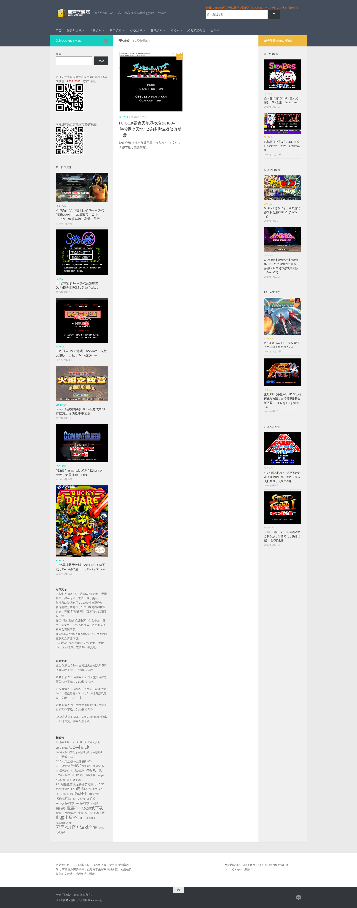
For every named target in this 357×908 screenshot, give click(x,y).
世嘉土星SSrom (70, 817)
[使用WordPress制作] (67, 900)
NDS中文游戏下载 (65, 775)
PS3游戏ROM (81, 789)
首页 (59, 30)
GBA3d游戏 (62, 747)
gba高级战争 (77, 770)
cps (72, 742)
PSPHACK (98, 789)
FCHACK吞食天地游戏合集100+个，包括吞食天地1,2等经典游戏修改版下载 (151, 129)
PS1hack (268, 338)
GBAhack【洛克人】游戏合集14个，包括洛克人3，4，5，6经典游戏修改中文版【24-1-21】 (81, 693)
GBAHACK (61, 404)
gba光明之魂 (83, 752)
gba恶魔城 (96, 752)
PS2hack (61, 205)
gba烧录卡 (98, 766)
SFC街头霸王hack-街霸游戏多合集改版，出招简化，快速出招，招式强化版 (282, 536)
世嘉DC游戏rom (66, 813)
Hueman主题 (95, 900)
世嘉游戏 (96, 30)
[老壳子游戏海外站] (105, 40)
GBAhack (79, 747)
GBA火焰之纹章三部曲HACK (74, 761)
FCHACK (123, 117)
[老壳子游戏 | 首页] (73, 13)
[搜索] (274, 14)
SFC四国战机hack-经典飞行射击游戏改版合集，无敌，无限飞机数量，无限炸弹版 (282, 477)
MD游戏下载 (94, 770)
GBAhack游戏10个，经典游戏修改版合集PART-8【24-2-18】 (282, 212)
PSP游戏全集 (78, 793)
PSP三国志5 (62, 793)
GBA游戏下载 (64, 757)
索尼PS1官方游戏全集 (76, 827)
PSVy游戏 (64, 798)
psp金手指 (94, 793)
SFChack (268, 468)
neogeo (100, 775)
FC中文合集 (94, 742)
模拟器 (175, 30)
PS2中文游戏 (63, 789)
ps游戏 (91, 798)
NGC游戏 (60, 779)
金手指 (214, 30)
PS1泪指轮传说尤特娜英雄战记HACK (80, 784)
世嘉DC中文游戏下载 (85, 808)
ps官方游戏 (79, 798)
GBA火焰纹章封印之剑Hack (73, 766)
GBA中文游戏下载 (65, 752)
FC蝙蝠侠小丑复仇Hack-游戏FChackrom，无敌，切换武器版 (282, 146)
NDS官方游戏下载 (85, 775)
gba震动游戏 (62, 770)
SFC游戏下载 (82, 803)
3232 (59, 716)
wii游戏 (95, 803)
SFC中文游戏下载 (65, 803)
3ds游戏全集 (62, 742)
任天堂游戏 (74, 30)
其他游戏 (157, 30)
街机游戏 (60, 832)
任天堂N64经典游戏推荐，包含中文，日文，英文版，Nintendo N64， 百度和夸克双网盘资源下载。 (81, 625)
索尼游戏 (115, 30)
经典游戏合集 (196, 30)
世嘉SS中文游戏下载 (91, 813)
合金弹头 (91, 818)
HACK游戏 (136, 30)
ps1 (69, 779)
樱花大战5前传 (64, 822)
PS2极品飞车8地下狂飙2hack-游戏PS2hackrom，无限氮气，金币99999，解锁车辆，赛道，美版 (80, 214)
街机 (101, 827)
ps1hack (77, 779)
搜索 (58, 54)
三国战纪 (60, 808)
